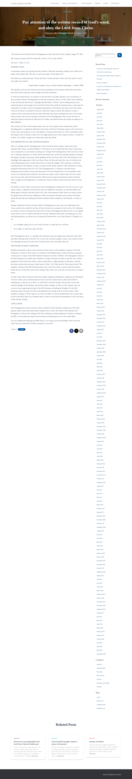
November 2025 (101, 143)
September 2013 (101, 609)
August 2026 (100, 109)
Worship (99, 686)
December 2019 (101, 382)
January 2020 (100, 378)
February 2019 (101, 419)
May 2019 (99, 408)
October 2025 (100, 147)
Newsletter (115, 3)
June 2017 (99, 493)
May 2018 (99, 452)
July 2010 (99, 643)
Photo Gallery (100, 675)
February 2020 (101, 374)
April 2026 (100, 124)
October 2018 (100, 434)
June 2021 (99, 337)
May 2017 (99, 497)
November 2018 (101, 430)
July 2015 (99, 579)
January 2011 (100, 635)
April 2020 (100, 370)
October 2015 (100, 568)
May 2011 (99, 620)
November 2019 (101, 385)
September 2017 (101, 482)
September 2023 (101, 236)
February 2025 (101, 176)
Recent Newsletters (102, 93)
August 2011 (100, 613)
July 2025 (99, 158)
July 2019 (99, 400)
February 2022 (101, 307)
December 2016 (101, 516)
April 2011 (100, 624)
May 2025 (99, 165)
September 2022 (101, 281)
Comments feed (101, 704)
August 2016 (100, 531)
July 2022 (99, 288)
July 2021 (99, 333)
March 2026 (100, 128)
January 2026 (100, 135)
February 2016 (101, 553)
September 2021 (101, 326)
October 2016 (100, 523)
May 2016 (99, 542)
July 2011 (99, 616)
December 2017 (101, 471)
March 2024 (100, 217)
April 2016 (100, 546)
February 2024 (101, 221)
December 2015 (101, 560)
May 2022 (99, 296)
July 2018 (99, 445)
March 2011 (100, 628)
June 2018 (99, 449)
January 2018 (100, 467)
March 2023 (100, 258)
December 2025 (101, 139)
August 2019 (100, 396)
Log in (98, 697)
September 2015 (101, 572)
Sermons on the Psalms (103, 683)
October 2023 (100, 232)
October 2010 (100, 639)
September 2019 (101, 393)
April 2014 (100, 587)
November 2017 (101, 475)
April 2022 (100, 299)
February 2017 (101, 508)
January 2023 (100, 266)
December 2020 (101, 340)
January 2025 (100, 180)
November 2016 (101, 520)
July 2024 (99, 202)
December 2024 (101, 184)
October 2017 (100, 478)
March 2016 (100, 549)
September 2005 (101, 654)
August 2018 (100, 441)
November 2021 (101, 318)
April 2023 (100, 255)
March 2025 (100, 173)
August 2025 (100, 154)
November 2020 (101, 344)
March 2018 (100, 460)
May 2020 (99, 367)
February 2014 (101, 594)
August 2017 (100, 486)
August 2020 (100, 355)
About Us (99, 664)
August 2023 (100, 240)
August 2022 (100, 285)
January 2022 (100, 311)
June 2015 (99, 583)
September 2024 (101, 195)
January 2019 (100, 423)
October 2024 (100, 191)
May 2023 (99, 251)
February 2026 (101, 132)
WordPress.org (101, 708)
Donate (105, 3)
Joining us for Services (69, 3)
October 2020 (100, 348)
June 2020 (99, 363)
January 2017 (100, 512)
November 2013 (101, 605)
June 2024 (99, 206)
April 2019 (100, 411)
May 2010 (99, 650)
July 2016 (99, 534)
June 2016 (99, 538)
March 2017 (100, 505)
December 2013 (101, 602)
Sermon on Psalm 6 (102, 82)
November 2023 (101, 229)
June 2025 (99, 162)
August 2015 (100, 575)
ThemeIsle (118, 774)
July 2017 (99, 490)
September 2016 (101, 527)
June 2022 (99, 292)
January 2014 (100, 598)
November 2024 (101, 188)
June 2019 (99, 404)
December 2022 (101, 270)
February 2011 (101, 631)
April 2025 (100, 169)
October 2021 (100, 322)
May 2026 (99, 120)
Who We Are (54, 3)
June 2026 (99, 117)
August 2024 (100, 199)
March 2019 (100, 415)
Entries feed (100, 701)
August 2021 (100, 329)
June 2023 (99, 247)
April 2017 (100, 501)
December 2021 (101, 314)
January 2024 (100, 225)
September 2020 (101, 352)
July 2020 (99, 359)
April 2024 (100, 214)
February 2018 (101, 464)
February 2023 (101, 262)
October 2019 (100, 389)
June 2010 (99, 646)
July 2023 (99, 244)
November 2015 (101, 564)
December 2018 (101, 426)
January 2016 (100, 557)
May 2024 (99, 210)
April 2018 (100, 456)
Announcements (86, 3)
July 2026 (99, 113)
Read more (35, 756)
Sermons (97, 3)
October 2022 (100, 277)
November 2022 (101, 273)
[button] (58, 3)
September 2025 (101, 150)
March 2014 (100, 590)
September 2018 (101, 437)
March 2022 (100, 303)
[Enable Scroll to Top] (128, 775)
